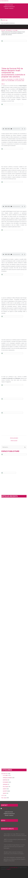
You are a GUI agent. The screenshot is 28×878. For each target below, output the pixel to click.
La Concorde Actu (4, 0)
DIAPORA (5, 780)
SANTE (3, 80)
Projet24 (8, 869)
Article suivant (14, 440)
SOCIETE (5, 791)
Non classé (4, 797)
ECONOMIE (5, 782)
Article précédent (14, 438)
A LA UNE (15, 79)
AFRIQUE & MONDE (7, 777)
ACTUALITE (21, 79)
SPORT (4, 793)
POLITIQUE (5, 786)
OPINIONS (5, 784)
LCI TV (3, 795)
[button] (14, 26)
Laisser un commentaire (7, 79)
